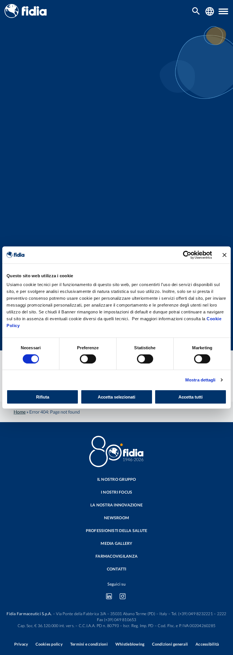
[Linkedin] (109, 596)
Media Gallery (116, 543)
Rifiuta (42, 397)
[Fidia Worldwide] (210, 11)
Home (20, 411)
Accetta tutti (190, 397)
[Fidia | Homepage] (26, 16)
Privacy (21, 644)
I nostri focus (116, 492)
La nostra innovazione (116, 504)
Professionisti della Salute (116, 530)
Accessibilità (207, 644)
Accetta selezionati (116, 397)
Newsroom (116, 517)
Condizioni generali (170, 644)
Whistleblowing (130, 644)
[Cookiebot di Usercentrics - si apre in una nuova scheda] (187, 254)
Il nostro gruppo (116, 479)
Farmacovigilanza (116, 556)
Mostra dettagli (200, 379)
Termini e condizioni (89, 644)
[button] (223, 11)
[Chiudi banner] (224, 255)
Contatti (116, 568)
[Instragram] (122, 596)
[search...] (196, 11)
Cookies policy (49, 644)
